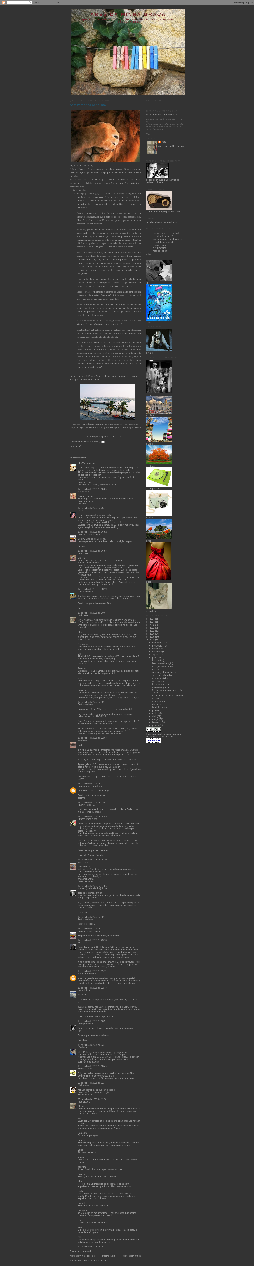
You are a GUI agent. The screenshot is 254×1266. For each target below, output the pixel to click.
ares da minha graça (128, 14)
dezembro (157, 642)
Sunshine (82, 1069)
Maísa (81, 491)
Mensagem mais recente (82, 1256)
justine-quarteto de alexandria (167, 239)
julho (155, 657)
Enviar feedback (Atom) (94, 1260)
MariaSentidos (127, 376)
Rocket (81, 990)
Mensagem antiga (132, 1256)
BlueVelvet (83, 463)
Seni (74, 169)
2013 (152, 625)
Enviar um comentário (81, 1251)
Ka (115, 376)
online (148, 254)
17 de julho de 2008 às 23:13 (92, 940)
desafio (78, 446)
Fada (97, 379)
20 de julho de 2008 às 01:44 (92, 1083)
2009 (152, 637)
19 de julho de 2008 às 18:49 (92, 1066)
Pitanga (74, 379)
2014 (152, 622)
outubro (156, 649)
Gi (89, 169)
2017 (152, 619)
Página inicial (109, 1256)
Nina (98, 376)
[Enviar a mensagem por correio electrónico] (102, 442)
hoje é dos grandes (161, 687)
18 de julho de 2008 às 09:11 (92, 971)
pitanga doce (159, 245)
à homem (156, 704)
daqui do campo (159, 707)
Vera (90, 376)
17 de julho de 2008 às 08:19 (92, 589)
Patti (80, 615)
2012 (152, 628)
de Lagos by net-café (162, 666)
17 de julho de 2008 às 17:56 (92, 886)
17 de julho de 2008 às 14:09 (92, 816)
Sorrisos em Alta (86, 534)
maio (155, 713)
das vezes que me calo (163, 684)
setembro (157, 651)
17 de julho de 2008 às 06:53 (92, 551)
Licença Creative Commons (160, 736)
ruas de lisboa (160, 251)
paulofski (82, 591)
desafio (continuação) (162, 663)
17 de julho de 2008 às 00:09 (92, 489)
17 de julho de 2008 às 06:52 (92, 532)
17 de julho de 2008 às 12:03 (92, 738)
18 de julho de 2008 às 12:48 (92, 988)
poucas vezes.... (160, 701)
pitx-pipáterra (159, 248)
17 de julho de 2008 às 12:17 (92, 783)
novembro (157, 646)
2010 (152, 634)
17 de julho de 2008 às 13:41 (92, 802)
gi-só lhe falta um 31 (163, 236)
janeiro (155, 725)
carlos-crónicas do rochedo (166, 233)
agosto (156, 654)
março (155, 719)
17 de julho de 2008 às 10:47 (92, 702)
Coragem (82, 1023)
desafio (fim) (158, 660)
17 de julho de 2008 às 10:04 (92, 613)
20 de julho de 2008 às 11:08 (92, 1099)
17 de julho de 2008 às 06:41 (92, 508)
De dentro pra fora (87, 786)
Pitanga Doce (84, 819)
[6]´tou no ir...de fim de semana (167, 695)
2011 (152, 631)
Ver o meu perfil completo (171, 146)
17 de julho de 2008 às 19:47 (92, 917)
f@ (79, 1047)
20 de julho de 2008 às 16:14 (92, 1247)
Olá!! (80, 1085)
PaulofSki (86, 379)
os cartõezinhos (159, 681)
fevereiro (157, 722)
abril (154, 716)
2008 (152, 640)
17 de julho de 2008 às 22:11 (92, 928)
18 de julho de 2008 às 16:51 (92, 1021)
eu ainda (156, 698)
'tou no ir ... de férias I (162, 675)
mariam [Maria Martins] (89, 888)
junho (155, 710)
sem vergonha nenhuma (88, 105)
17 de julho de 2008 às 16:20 (92, 859)
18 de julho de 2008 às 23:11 (92, 1045)
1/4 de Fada (84, 973)
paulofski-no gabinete (163, 242)
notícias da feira (160, 678)
